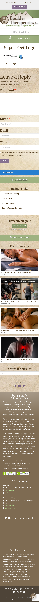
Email (5, 130)
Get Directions (11, 493)
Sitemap (30, 589)
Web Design (10, 599)
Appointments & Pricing (10, 194)
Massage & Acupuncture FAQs (12, 208)
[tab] (19, 172)
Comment (8, 90)
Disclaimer (5, 213)
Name (5, 119)
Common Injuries (8, 203)
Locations (22, 588)
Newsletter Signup (19, 225)
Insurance (9, 589)
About (16, 589)
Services (8, 588)
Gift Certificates (21, 179)
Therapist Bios (7, 198)
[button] (19, 32)
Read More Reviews (21, 237)
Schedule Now (20, 6)
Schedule (30, 588)
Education (23, 589)
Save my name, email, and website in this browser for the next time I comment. (20, 154)
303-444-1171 (10, 490)
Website (5, 142)
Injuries (15, 588)
